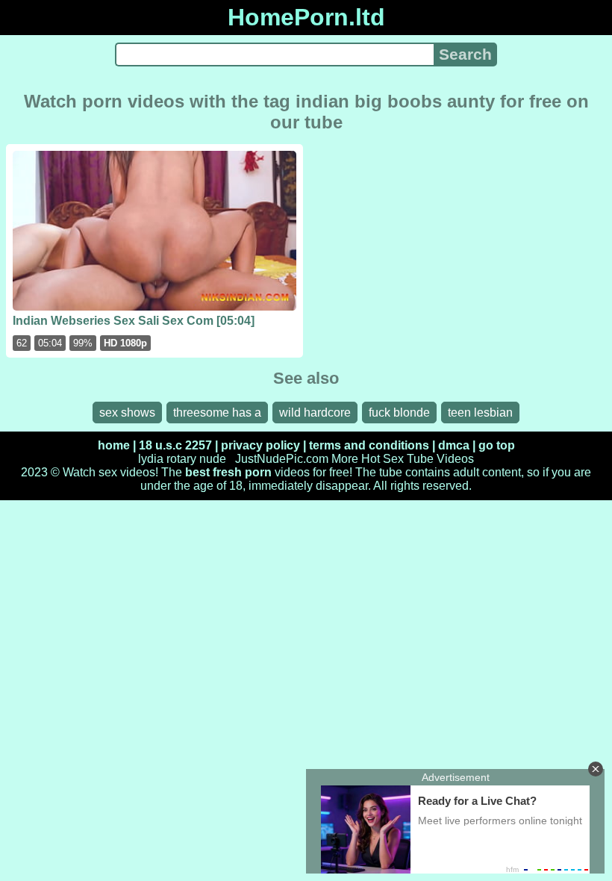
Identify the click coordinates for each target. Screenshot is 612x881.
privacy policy (260, 445)
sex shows (127, 412)
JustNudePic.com (281, 458)
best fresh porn (228, 472)
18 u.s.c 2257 (175, 445)
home (114, 445)
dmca (453, 445)
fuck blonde (399, 412)
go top (496, 445)
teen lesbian (480, 412)
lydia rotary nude (182, 458)
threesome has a (217, 412)
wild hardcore (315, 412)
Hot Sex (382, 458)
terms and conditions (369, 445)
